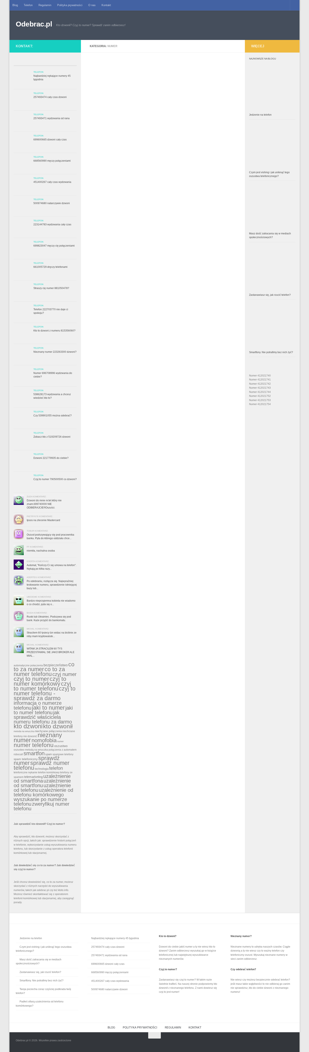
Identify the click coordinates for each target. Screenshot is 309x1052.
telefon (56, 768)
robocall (18, 754)
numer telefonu (34, 745)
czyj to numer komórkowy (40, 681)
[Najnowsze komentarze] (53, 62)
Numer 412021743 (260, 387)
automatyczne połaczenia (28, 665)
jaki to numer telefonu (43, 710)
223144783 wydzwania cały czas (52, 224)
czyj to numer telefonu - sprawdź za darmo (44, 693)
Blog (15, 5)
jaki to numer (48, 707)
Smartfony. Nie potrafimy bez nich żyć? (271, 352)
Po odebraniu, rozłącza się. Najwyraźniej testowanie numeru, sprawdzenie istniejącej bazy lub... (52, 585)
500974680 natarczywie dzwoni (51, 203)
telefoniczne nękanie (25, 772)
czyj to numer (31, 678)
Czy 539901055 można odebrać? (52, 415)
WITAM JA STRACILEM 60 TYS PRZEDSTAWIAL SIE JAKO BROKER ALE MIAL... (50, 652)
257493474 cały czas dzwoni (50, 97)
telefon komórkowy (48, 772)
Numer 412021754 (260, 404)
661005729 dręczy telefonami (50, 266)
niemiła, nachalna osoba (41, 550)
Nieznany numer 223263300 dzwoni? (55, 351)
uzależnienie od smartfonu (42, 783)
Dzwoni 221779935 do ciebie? (51, 458)
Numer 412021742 (260, 383)
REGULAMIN (173, 1027)
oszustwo (60, 746)
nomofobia (44, 740)
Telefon (28, 5)
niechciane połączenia (48, 731)
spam (48, 754)
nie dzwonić (30, 736)
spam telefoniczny (26, 759)
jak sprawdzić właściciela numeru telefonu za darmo (43, 717)
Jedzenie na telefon (260, 114)
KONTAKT (195, 1027)
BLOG (111, 1027)
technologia (42, 768)
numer (60, 741)
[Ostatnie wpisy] (21, 62)
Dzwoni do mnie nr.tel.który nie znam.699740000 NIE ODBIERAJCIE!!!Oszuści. (44, 504)
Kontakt (106, 5)
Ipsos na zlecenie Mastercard (43, 520)
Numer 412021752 (260, 396)
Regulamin (44, 5)
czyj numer (64, 674)
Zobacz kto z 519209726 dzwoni (51, 436)
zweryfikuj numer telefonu (41, 806)
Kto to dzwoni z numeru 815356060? (54, 330)
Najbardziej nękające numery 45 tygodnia (115, 938)
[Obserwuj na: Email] (69, 45)
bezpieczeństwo (56, 665)
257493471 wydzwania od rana (51, 118)
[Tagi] (69, 62)
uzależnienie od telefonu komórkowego (43, 792)
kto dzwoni (28, 726)
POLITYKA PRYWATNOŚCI (140, 1027)
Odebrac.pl (34, 24)
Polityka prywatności (69, 5)
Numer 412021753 (260, 400)
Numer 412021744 (260, 392)
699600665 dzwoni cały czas (50, 139)
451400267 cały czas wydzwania (52, 182)
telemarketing (33, 777)
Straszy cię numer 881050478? (51, 288)
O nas (92, 5)
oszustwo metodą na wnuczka (31, 749)
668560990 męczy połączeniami (52, 160)
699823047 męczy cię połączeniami (54, 245)
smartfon (34, 753)
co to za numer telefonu (39, 671)
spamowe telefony (63, 754)
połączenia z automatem (63, 749)
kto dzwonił (58, 726)
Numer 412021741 (260, 379)
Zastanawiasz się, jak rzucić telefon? (270, 294)
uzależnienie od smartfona (42, 778)
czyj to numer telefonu (42, 686)
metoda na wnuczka (24, 731)
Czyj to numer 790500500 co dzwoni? (55, 479)
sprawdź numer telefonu (41, 765)
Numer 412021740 (260, 375)
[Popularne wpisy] (37, 62)
